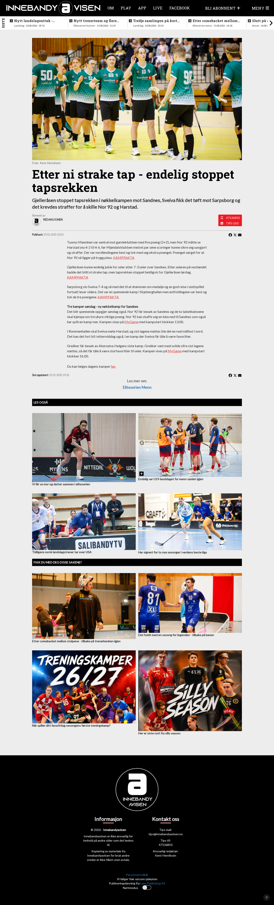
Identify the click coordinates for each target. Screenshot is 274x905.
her (113, 366)
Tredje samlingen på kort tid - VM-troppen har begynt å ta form (155, 21)
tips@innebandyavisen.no (166, 834)
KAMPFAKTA (123, 257)
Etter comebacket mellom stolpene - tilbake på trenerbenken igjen (215, 21)
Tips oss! (232, 223)
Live (157, 7)
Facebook (179, 7)
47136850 (233, 218)
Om (110, 7)
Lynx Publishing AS (152, 883)
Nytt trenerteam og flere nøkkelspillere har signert (97, 21)
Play (126, 7)
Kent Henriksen (165, 855)
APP (142, 7)
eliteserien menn (137, 387)
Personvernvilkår (137, 875)
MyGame (131, 322)
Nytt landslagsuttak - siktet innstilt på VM (33, 21)
